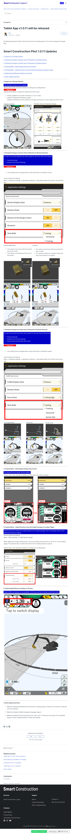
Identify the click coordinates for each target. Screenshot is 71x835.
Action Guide (7, 769)
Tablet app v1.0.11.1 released (12, 766)
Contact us (55, 799)
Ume (9, 33)
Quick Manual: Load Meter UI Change (15, 759)
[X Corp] (7, 726)
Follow (64, 33)
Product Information (33, 9)
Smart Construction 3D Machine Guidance (15, 9)
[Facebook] (4, 726)
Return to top (8, 748)
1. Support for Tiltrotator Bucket (13, 56)
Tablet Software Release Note (59, 9)
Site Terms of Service (58, 802)
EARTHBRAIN (8, 812)
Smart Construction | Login (12, 799)
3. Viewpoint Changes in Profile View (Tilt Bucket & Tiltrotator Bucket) (25, 63)
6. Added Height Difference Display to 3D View (18, 73)
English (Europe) (64, 831)
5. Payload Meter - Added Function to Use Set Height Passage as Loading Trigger (28, 70)
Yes (31, 736)
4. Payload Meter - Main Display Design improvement (20, 66)
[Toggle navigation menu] (65, 3)
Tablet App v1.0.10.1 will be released (14, 756)
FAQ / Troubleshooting (39, 805)
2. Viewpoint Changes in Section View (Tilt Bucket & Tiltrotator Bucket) (25, 60)
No (40, 736)
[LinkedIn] (9, 726)
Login (62, 3)
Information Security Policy (12, 818)
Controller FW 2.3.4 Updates (12, 763)
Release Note (45, 9)
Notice (34, 799)
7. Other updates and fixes (11, 76)
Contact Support (52, 831)
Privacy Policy (8, 815)
